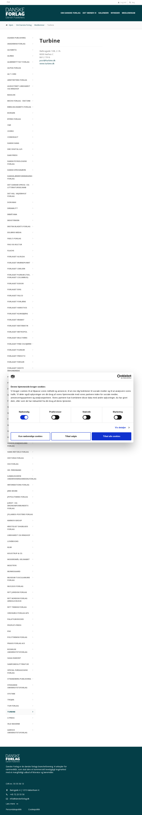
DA (8, 2)
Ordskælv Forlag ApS (18, 613)
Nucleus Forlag (15, 586)
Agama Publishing (16, 38)
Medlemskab (128, 13)
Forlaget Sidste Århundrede (15, 369)
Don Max (11, 202)
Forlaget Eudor (15, 283)
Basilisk (11, 95)
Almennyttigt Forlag (18, 62)
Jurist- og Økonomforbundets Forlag (17, 506)
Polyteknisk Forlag (17, 637)
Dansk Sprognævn (16, 170)
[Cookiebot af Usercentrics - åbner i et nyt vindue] (119, 377)
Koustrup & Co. (15, 553)
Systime (11, 693)
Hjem (11, 25)
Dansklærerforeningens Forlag (19, 177)
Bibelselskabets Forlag (19, 107)
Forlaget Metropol (17, 332)
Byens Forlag (14, 119)
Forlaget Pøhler (15, 362)
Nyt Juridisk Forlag (17, 592)
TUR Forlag (13, 706)
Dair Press (12, 155)
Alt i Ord (11, 74)
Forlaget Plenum (16, 350)
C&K (9, 125)
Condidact (12, 137)
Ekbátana (12, 214)
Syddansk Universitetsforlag (17, 686)
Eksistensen (13, 220)
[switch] (55, 417)
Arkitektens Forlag (17, 80)
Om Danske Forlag (70, 13)
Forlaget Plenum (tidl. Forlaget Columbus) (19, 276)
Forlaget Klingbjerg (17, 313)
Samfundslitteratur (18, 664)
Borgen (11, 113)
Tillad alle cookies (111, 436)
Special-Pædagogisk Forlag (17, 671)
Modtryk (12, 565)
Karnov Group (14, 520)
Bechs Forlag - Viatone (18, 101)
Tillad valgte (71, 436)
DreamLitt (12, 208)
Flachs (10, 250)
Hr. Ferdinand (14, 470)
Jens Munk (12, 491)
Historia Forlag (15, 458)
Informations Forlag (18, 485)
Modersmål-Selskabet (18, 559)
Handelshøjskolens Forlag (17, 444)
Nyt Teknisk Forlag (17, 607)
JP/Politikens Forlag (17, 497)
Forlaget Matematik (17, 325)
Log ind (123, 2)
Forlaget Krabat (15, 319)
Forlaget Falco (15, 295)
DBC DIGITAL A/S (14, 149)
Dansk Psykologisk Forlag (17, 162)
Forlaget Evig (14, 289)
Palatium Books (15, 619)
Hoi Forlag (12, 464)
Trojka (10, 699)
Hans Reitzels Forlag (18, 452)
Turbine (11, 711)
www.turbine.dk (47, 63)
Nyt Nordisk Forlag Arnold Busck (17, 599)
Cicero (10, 131)
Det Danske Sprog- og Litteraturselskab (18, 186)
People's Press (14, 625)
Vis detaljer (120, 427)
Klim (9, 547)
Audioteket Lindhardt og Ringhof (18, 87)
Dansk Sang (13, 143)
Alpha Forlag (14, 68)
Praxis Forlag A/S (16, 643)
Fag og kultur (14, 244)
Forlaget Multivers (17, 337)
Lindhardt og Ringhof (18, 535)
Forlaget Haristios (17, 307)
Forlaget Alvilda (16, 256)
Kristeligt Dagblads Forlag (17, 527)
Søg (133, 2)
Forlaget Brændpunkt (18, 262)
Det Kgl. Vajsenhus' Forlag (16, 195)
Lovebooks (12, 541)
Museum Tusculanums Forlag (18, 579)
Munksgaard (13, 571)
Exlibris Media (14, 232)
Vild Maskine (13, 724)
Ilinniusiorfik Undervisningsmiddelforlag (21, 477)
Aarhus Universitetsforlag (17, 731)
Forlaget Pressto (16, 356)
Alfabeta (12, 50)
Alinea (10, 56)
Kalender (103, 13)
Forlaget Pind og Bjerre (19, 344)
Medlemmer (39, 25)
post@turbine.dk (47, 60)
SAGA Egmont (14, 658)
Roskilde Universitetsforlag (17, 650)
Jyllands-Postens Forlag (20, 514)
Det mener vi (89, 13)
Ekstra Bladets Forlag (18, 226)
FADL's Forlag (14, 238)
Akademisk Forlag (16, 43)
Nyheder (115, 13)
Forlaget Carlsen (16, 268)
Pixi (9, 631)
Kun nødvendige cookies (30, 436)
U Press (11, 718)
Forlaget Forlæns (16, 301)
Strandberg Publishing (19, 679)
